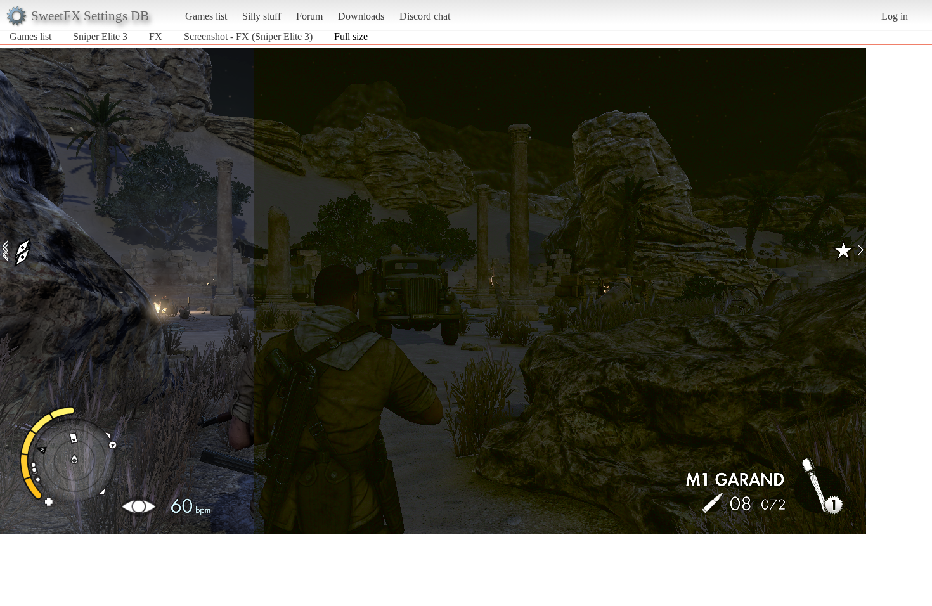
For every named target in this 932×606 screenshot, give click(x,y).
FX (155, 36)
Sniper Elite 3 (100, 36)
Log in (894, 16)
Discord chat (424, 16)
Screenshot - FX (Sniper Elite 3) (248, 36)
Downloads (361, 16)
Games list (206, 16)
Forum (309, 16)
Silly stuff (261, 16)
